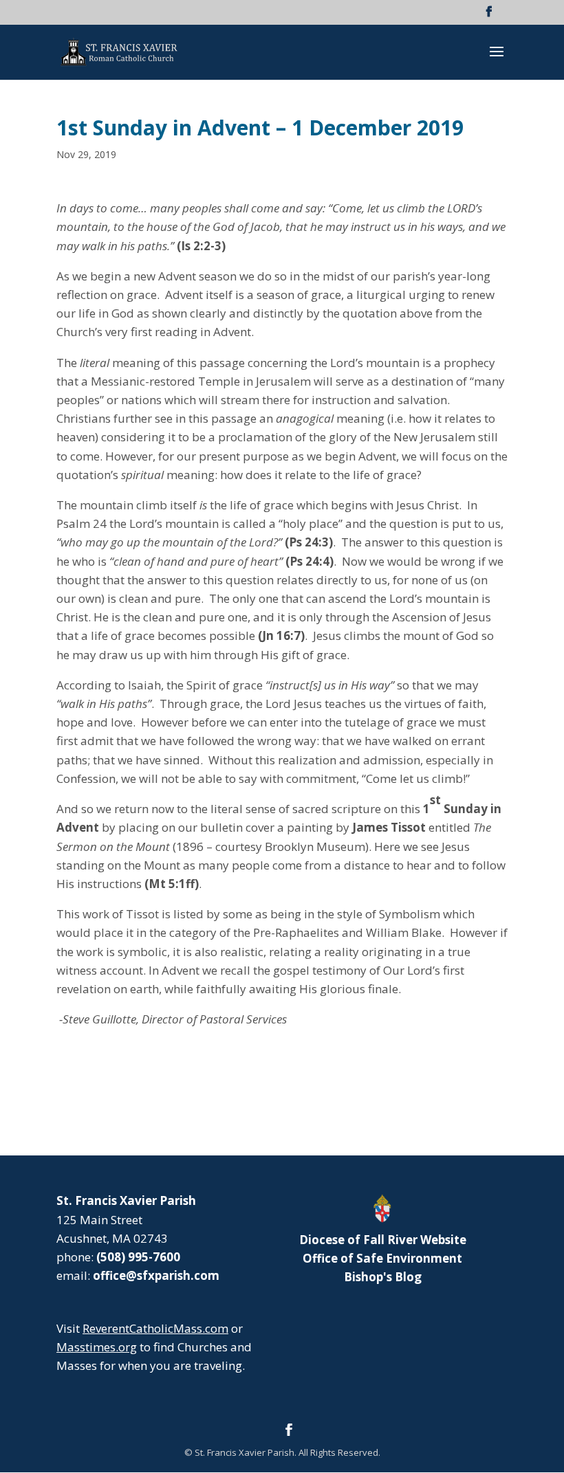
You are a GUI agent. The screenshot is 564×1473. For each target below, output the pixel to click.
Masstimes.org (96, 1347)
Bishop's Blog (383, 1277)
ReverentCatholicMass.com (155, 1328)
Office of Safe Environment (382, 1258)
